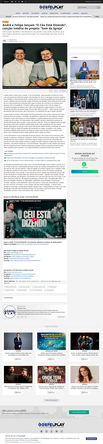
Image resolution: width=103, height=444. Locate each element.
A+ (56, 91)
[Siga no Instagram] (15, 1)
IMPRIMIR (63, 91)
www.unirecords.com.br (14, 272)
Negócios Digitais (10, 287)
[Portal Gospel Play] (51, 7)
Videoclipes (55, 13)
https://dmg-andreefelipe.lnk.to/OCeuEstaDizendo (33, 244)
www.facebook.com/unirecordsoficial (22, 276)
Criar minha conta (79, 412)
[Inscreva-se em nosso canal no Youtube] (56, 431)
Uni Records (49, 290)
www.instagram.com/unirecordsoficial (23, 274)
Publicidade (52, 287)
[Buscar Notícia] (99, 7)
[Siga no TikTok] (26, 1)
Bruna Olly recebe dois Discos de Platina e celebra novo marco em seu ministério (61, 16)
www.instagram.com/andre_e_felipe (22, 256)
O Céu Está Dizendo (36, 290)
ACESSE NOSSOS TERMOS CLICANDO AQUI (30, 442)
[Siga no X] (19, 1)
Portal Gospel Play (39, 287)
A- (50, 91)
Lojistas (76, 13)
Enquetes (84, 13)
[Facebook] (22, 317)
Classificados (66, 13)
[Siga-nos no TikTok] (61, 431)
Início (19, 13)
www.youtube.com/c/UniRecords (20, 278)
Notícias (26, 13)
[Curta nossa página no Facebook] (41, 431)
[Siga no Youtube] (22, 1)
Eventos (45, 13)
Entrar (7, 1)
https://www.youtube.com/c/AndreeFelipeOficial (25, 260)
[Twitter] (26, 317)
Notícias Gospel (25, 287)
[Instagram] (18, 317)
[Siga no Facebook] (12, 1)
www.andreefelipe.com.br (15, 252)
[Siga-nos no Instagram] (46, 431)
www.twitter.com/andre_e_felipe (19, 258)
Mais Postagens (51, 400)
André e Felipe (9, 290)
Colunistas (35, 13)
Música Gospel (22, 290)
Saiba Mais (61, 317)
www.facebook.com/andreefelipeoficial (23, 254)
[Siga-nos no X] (51, 431)
